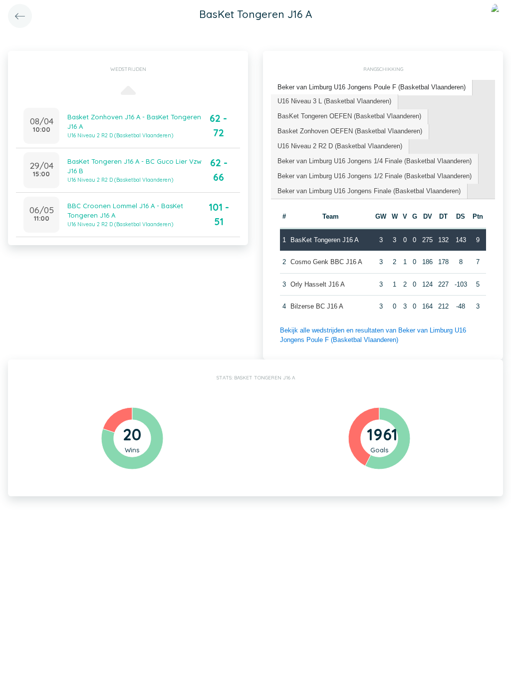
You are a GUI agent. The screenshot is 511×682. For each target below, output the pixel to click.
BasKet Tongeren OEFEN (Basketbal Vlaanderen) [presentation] (349, 116)
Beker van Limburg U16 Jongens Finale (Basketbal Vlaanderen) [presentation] (369, 191)
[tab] (372, 87)
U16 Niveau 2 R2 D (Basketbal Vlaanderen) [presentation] (339, 146)
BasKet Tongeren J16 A (324, 240)
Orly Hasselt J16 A (317, 284)
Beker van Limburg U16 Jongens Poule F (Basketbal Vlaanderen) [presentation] (371, 87)
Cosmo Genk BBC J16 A (326, 262)
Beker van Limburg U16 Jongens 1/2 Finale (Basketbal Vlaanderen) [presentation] (374, 176)
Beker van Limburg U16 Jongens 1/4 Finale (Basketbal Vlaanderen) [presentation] (374, 161)
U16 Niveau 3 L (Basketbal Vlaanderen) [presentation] (334, 101)
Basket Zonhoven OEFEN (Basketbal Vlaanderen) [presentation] (349, 131)
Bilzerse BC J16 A (316, 306)
